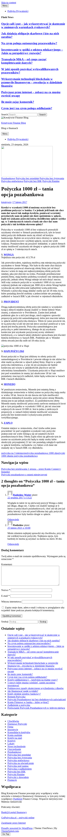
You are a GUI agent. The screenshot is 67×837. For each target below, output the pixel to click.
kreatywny (6, 202)
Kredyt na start (14, 738)
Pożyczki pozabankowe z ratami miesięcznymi (24, 474)
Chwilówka (13, 721)
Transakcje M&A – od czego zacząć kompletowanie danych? (23, 61)
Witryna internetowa (11, 601)
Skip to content (8, 2)
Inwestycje (12, 729)
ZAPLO (8, 423)
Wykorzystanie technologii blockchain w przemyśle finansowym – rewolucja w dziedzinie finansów (31, 82)
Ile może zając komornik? (17, 101)
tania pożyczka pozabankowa (23, 456)
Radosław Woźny (22, 495)
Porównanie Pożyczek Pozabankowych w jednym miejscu (36, 708)
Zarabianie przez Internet (13, 823)
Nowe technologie (16, 746)
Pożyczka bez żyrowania (52, 178)
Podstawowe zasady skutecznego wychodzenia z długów (35, 688)
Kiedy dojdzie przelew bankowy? (24, 694)
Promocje (12, 780)
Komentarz (6, 564)
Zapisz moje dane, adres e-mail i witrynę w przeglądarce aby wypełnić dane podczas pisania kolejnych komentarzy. (33, 609)
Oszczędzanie (14, 749)
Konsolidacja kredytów (18, 732)
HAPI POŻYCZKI (14, 351)
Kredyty (11, 740)
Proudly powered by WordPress (17, 828)
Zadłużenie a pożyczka (18, 705)
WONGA (9, 254)
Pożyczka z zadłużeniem (19, 768)
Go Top (5, 834)
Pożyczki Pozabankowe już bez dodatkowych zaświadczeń (36, 699)
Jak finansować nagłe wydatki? (22, 691)
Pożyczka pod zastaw (18, 766)
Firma (10, 726)
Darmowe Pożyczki (17, 724)
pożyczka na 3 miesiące (12, 453)
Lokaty (10, 743)
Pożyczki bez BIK (33, 181)
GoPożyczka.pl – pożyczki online (17, 817)
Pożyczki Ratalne (51, 181)
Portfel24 (17, 799)
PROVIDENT (11, 301)
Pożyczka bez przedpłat (27, 178)
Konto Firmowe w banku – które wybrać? (28, 702)
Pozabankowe (8, 178)
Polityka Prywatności (17, 11)
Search (4, 114)
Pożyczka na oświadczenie (20, 763)
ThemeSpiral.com (10, 831)
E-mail (5, 596)
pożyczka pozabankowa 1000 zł (40, 453)
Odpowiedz (13, 519)
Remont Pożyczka (16, 696)
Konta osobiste (14, 735)
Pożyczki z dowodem (18, 777)
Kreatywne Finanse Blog (13, 123)
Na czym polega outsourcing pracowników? (29, 43)
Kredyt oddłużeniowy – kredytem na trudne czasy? (32, 680)
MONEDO (9, 384)
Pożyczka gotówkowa (12, 181)
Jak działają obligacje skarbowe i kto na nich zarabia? (33, 640)
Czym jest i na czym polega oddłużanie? (26, 108)
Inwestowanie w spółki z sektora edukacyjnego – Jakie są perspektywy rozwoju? (32, 51)
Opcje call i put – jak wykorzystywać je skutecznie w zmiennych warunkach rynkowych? (33, 25)
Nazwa (5, 590)
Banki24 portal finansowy (14, 812)
